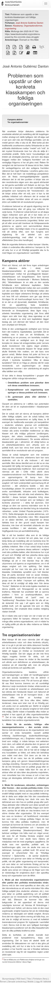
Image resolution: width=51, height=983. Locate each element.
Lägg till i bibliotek (43, 981)
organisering (10, 28)
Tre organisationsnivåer (18, 122)
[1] (3, 716)
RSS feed (20, 978)
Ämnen (3, 981)
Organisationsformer (33, 25)
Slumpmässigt (8, 978)
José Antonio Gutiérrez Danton (29, 22)
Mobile (30, 981)
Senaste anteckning (17, 981)
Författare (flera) (40, 978)
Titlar (29, 978)
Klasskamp (18, 25)
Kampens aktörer (15, 119)
